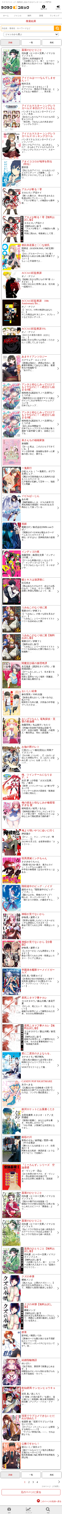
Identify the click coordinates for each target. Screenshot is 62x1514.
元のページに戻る (31, 1492)
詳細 (10, 42)
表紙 (52, 42)
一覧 (31, 42)
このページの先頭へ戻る (50, 1501)
